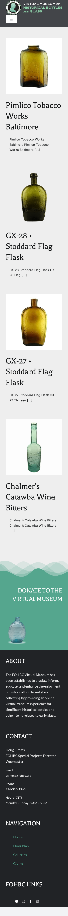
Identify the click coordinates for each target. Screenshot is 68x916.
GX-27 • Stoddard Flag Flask (29, 371)
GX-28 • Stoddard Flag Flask (29, 246)
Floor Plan (21, 846)
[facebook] (30, 901)
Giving (18, 863)
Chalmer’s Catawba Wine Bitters (30, 497)
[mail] (37, 901)
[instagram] (23, 901)
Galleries (20, 855)
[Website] (16, 901)
